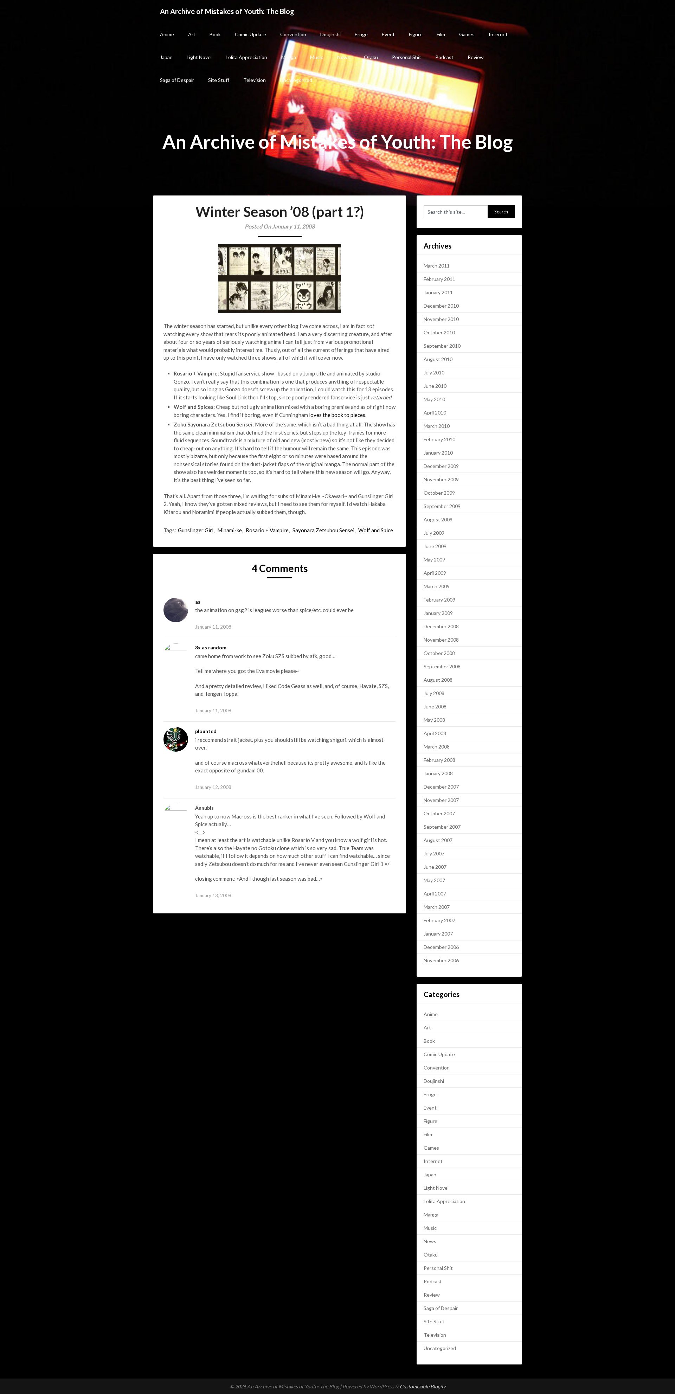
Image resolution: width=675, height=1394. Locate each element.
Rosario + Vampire (267, 530)
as (197, 602)
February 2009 (439, 600)
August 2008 (438, 680)
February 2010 (439, 439)
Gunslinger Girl (195, 530)
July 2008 (434, 693)
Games (467, 34)
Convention (293, 34)
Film (441, 34)
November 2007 (441, 800)
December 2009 (441, 466)
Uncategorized (296, 80)
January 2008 (438, 773)
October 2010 (439, 332)
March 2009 (437, 586)
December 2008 (441, 626)
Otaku (371, 57)
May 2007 (434, 880)
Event (388, 34)
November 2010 (441, 319)
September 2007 (442, 827)
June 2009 (435, 546)
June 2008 (435, 706)
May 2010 (434, 399)
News (343, 57)
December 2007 (441, 787)
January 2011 (438, 292)
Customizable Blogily (422, 1386)
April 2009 (435, 573)
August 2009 (438, 519)
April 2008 (435, 733)
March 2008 (437, 747)
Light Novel (199, 57)
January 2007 (438, 934)
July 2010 (434, 372)
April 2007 (435, 894)
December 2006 (441, 947)
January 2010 (438, 453)
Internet (498, 34)
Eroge (361, 34)
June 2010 (435, 386)
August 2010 (438, 359)
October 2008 (439, 653)
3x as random (210, 647)
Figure (416, 34)
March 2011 (437, 266)
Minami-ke (229, 530)
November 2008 (441, 640)
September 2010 (442, 346)
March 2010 (437, 426)
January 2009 (438, 613)
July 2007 (434, 853)
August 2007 (438, 840)
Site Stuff (218, 80)
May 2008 (434, 720)
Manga (288, 57)
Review (476, 57)
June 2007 (435, 867)
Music (316, 57)
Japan (166, 57)
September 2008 (442, 666)
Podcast (444, 57)
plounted (206, 731)
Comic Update (250, 34)
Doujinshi (330, 34)
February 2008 (439, 760)
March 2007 (437, 907)
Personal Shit (406, 57)
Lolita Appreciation (246, 57)
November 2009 (441, 479)
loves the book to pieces (337, 415)
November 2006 (441, 960)
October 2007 (439, 813)
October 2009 (439, 493)
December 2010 (441, 306)
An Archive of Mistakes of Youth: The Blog (227, 11)
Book (215, 34)
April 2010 (435, 413)
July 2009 (434, 533)
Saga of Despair (177, 80)
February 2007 (439, 920)
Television (254, 80)
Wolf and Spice (375, 530)
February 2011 (439, 279)
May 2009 (434, 560)
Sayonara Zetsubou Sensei (323, 530)
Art (191, 34)
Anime (167, 34)
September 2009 (442, 506)
